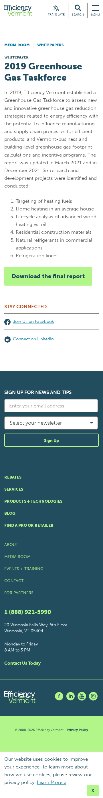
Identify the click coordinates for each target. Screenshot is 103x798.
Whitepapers (50, 45)
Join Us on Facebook (33, 321)
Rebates (12, 477)
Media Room (17, 45)
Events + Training (23, 568)
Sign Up (51, 440)
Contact (13, 580)
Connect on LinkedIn (33, 339)
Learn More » (51, 782)
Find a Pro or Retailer (29, 525)
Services (13, 489)
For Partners (18, 592)
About (11, 544)
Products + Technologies (33, 501)
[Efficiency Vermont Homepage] (18, 10)
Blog (9, 513)
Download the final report (48, 276)
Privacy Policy (77, 730)
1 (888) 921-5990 (27, 611)
